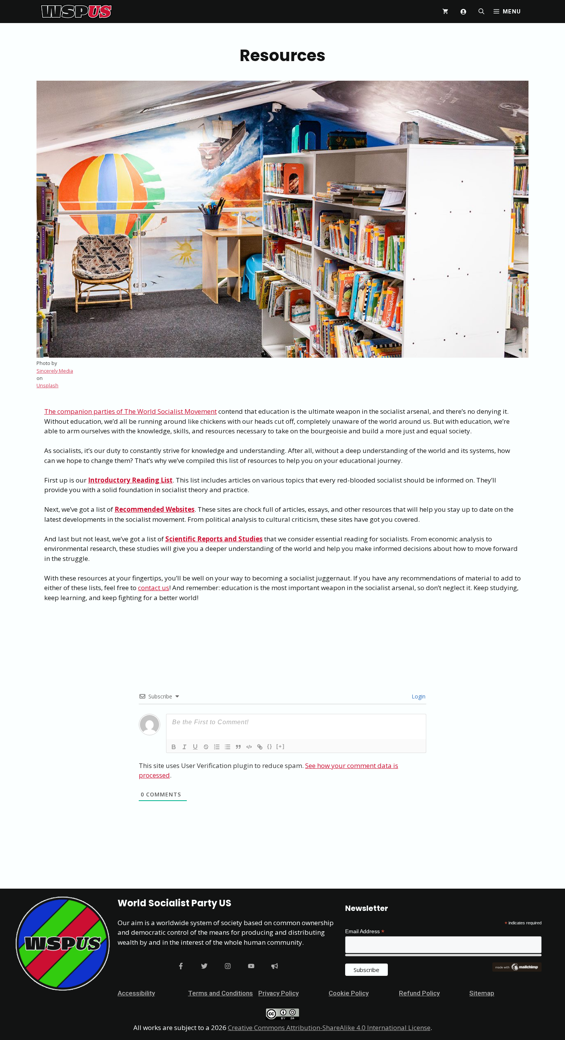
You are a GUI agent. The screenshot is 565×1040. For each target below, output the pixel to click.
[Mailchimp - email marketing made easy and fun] (517, 970)
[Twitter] (204, 966)
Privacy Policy (278, 993)
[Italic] (184, 746)
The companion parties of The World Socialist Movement (130, 411)
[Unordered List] (227, 746)
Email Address (364, 931)
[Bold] (173, 746)
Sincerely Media (55, 370)
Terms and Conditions (220, 993)
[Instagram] (228, 966)
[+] (280, 746)
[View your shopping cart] (445, 11)
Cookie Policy (349, 993)
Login (417, 696)
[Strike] (206, 746)
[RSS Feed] (275, 966)
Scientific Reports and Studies (214, 538)
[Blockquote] (238, 746)
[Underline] (195, 746)
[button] (481, 11)
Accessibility (136, 993)
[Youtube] (251, 966)
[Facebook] (181, 966)
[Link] (259, 746)
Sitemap (481, 993)
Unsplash (47, 385)
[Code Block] (249, 746)
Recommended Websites (154, 509)
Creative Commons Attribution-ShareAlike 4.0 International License (329, 1027)
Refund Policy (419, 993)
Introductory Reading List (130, 480)
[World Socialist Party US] (76, 11)
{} (270, 746)
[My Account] (463, 11)
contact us (153, 587)
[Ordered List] (216, 746)
